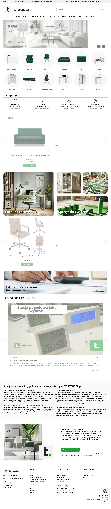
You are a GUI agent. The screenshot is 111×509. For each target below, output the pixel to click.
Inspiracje (13, 357)
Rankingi (31, 492)
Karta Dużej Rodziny (62, 486)
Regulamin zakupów (35, 477)
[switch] (105, 501)
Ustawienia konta (88, 475)
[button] (96, 9)
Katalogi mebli (33, 486)
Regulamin (77, 453)
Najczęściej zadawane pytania (64, 492)
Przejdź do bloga (31, 298)
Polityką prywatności (87, 455)
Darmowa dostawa (61, 473)
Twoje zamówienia (88, 473)
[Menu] (108, 489)
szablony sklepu (90, 499)
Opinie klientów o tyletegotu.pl (37, 481)
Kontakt (31, 475)
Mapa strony (33, 490)
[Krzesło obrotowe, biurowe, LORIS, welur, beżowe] (27, 235)
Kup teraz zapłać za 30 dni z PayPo (66, 488)
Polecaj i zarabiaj (34, 484)
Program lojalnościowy (62, 484)
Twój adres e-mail (65, 447)
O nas (31, 473)
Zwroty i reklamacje (62, 477)
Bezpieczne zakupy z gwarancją (65, 490)
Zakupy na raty (60, 481)
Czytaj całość (94, 371)
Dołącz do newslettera (70, 450)
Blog (30, 488)
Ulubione (85, 477)
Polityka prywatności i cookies (37, 479)
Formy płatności (61, 475)
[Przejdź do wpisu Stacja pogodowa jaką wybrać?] (55, 329)
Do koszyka (29, 165)
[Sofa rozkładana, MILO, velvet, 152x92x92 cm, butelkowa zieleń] (29, 135)
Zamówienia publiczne (62, 479)
